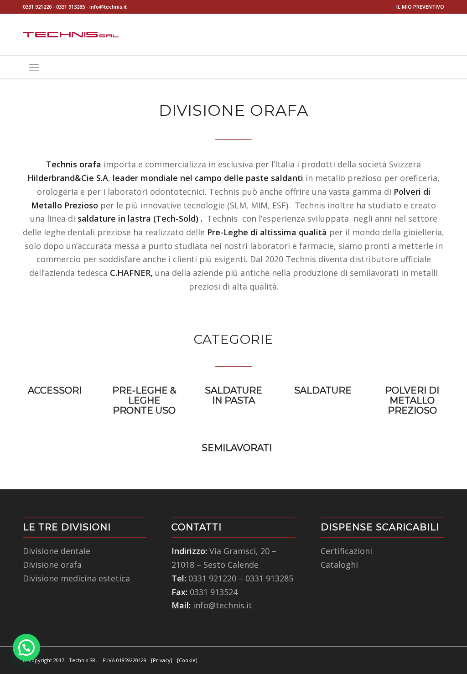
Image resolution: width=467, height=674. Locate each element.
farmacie (316, 245)
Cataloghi (339, 564)
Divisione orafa (52, 564)
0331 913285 (70, 6)
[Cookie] (187, 660)
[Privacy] (161, 660)
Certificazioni (346, 550)
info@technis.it (108, 6)
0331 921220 (37, 6)
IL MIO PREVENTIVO (420, 6)
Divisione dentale (56, 550)
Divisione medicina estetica (76, 578)
